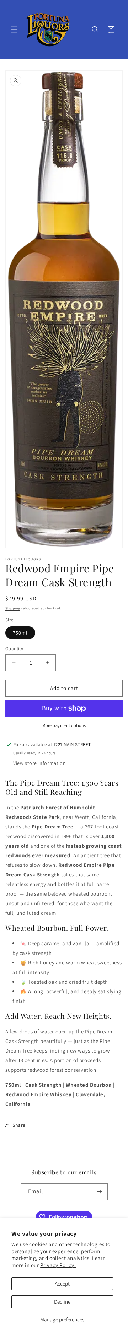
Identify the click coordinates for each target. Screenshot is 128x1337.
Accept (62, 1283)
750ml (20, 633)
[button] (14, 29)
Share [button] (19, 1125)
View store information (39, 763)
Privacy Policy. (58, 1265)
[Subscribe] (99, 1191)
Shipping (12, 608)
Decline (62, 1301)
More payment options (64, 725)
